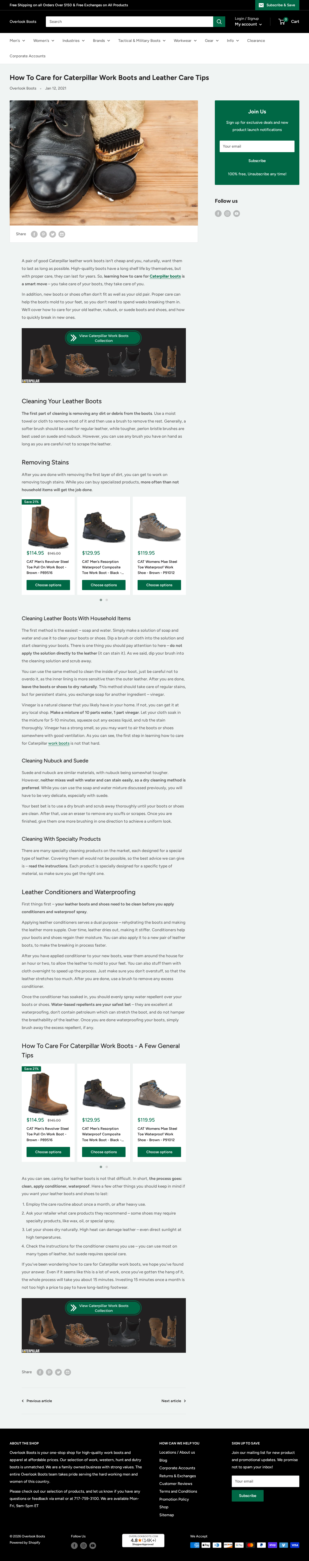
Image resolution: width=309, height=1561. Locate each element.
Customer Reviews (175, 1483)
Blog (163, 1460)
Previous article (39, 1401)
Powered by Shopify (25, 1543)
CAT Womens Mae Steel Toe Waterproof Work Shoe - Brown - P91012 (157, 567)
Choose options (48, 585)
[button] (101, 600)
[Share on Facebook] (34, 234)
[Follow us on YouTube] (236, 213)
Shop (164, 1507)
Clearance (256, 40)
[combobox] (129, 21)
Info (230, 40)
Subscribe (257, 160)
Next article (171, 1401)
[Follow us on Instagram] (227, 213)
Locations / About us (177, 1452)
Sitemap (166, 1515)
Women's (41, 40)
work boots (59, 743)
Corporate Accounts (27, 56)
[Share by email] (61, 234)
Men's (15, 40)
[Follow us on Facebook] (218, 213)
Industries (71, 40)
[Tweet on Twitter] (52, 234)
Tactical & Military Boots (139, 40)
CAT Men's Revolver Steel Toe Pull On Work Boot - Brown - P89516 (48, 567)
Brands (99, 40)
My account (246, 24)
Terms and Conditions (178, 1491)
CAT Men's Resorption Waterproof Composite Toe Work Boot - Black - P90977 (101, 567)
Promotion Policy (174, 1499)
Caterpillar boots (165, 276)
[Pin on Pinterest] (43, 234)
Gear (209, 40)
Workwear (182, 40)
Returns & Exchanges (177, 1476)
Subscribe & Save (281, 5)
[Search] (219, 21)
